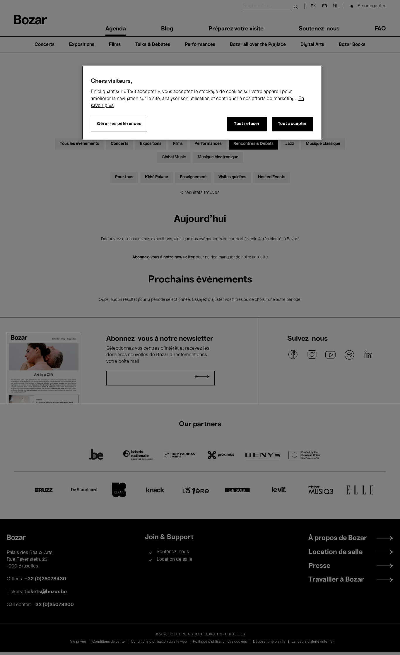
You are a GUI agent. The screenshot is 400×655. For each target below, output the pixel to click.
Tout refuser (247, 124)
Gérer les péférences (119, 124)
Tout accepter (292, 124)
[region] (202, 103)
